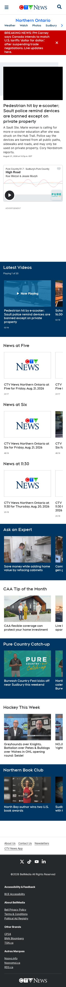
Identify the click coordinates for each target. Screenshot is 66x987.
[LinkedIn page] (44, 861)
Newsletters (42, 843)
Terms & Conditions (15, 914)
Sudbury (51, 25)
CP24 (7, 933)
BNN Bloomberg (14, 938)
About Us (9, 843)
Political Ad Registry (16, 918)
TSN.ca (8, 942)
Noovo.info (10, 958)
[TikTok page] (29, 861)
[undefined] (27, 304)
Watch (24, 25)
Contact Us (25, 843)
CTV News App (13, 848)
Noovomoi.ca (12, 962)
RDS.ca (8, 967)
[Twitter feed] (22, 861)
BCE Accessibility (14, 894)
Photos (36, 25)
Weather (9, 25)
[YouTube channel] (36, 861)
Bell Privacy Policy (15, 909)
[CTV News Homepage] (33, 7)
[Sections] (6, 7)
